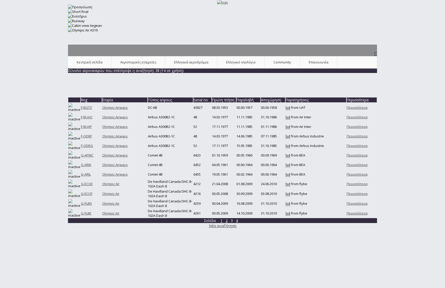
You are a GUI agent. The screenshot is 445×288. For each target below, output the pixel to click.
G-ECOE (87, 184)
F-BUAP (86, 126)
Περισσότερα (357, 107)
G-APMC (87, 155)
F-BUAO (86, 117)
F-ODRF (86, 136)
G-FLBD (86, 203)
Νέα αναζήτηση (222, 225)
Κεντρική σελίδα (89, 62)
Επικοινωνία (318, 62)
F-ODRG (87, 145)
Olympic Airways (115, 107)
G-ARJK (86, 164)
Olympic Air (110, 184)
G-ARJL (86, 174)
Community (282, 62)
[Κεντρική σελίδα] (222, 2)
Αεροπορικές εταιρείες (138, 62)
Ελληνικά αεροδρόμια (191, 62)
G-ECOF (86, 193)
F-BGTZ (86, 107)
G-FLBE (86, 213)
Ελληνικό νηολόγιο (241, 62)
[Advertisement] (222, 84)
